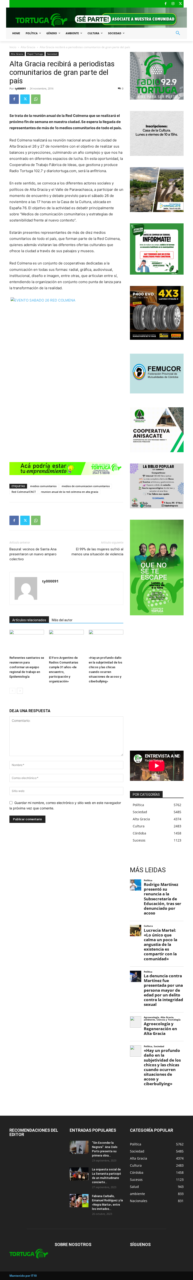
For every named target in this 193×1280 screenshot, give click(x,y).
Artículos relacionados (29, 620)
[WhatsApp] (35, 99)
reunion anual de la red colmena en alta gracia (69, 491)
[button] (178, 33)
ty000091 (20, 88)
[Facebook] (165, 4)
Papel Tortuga (35, 53)
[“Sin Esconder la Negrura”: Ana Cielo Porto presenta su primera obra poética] (79, 1147)
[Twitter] (180, 4)
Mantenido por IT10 (23, 1276)
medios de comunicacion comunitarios (86, 486)
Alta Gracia (28, 47)
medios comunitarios (43, 486)
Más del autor (62, 620)
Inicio (12, 47)
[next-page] (20, 691)
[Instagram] (173, 4)
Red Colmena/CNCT (24, 491)
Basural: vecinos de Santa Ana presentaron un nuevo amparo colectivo (32, 554)
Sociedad (52, 53)
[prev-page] (12, 691)
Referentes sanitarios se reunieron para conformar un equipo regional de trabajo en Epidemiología (26, 667)
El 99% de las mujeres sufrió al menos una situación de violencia (97, 551)
